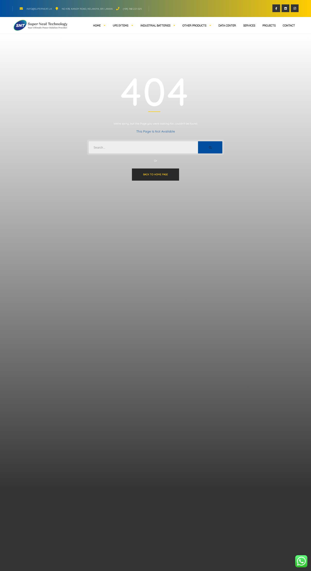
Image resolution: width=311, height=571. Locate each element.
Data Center (227, 25)
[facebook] (276, 8)
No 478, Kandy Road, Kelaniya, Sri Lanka (87, 8)
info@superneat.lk (39, 8)
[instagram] (295, 8)
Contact (289, 25)
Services (249, 25)
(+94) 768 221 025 (132, 8)
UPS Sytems (120, 25)
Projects (269, 25)
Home (97, 25)
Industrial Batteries (155, 25)
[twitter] (285, 8)
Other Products (194, 25)
